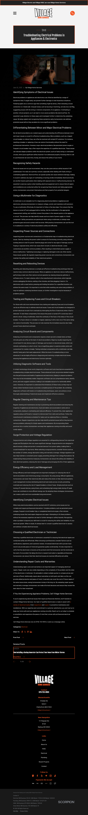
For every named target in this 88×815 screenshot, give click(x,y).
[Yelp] (42, 776)
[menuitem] (15, 811)
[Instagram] (51, 776)
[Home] (43, 13)
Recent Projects (44, 762)
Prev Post (16, 637)
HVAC (44, 749)
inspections (38, 605)
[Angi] (55, 776)
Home (44, 740)
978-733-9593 (44, 692)
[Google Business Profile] (33, 776)
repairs (47, 605)
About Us (44, 744)
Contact (44, 766)
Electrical (24, 627)
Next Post (67, 637)
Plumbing (44, 757)
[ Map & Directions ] (44, 710)
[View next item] (29, 661)
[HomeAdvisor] (46, 776)
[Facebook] (37, 776)
